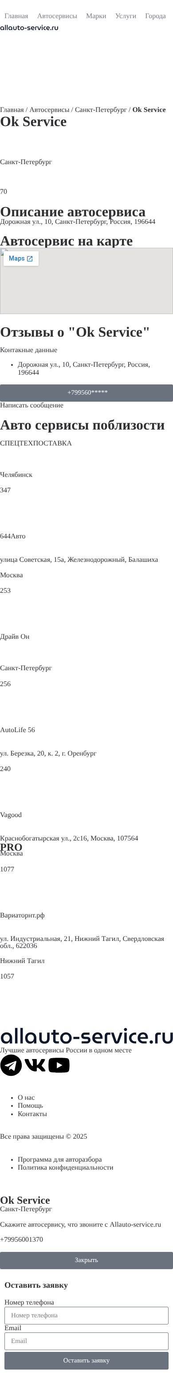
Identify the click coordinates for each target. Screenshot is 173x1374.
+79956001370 (21, 1240)
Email (12, 1328)
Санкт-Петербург (101, 110)
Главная (12, 110)
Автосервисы (49, 110)
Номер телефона (29, 1302)
